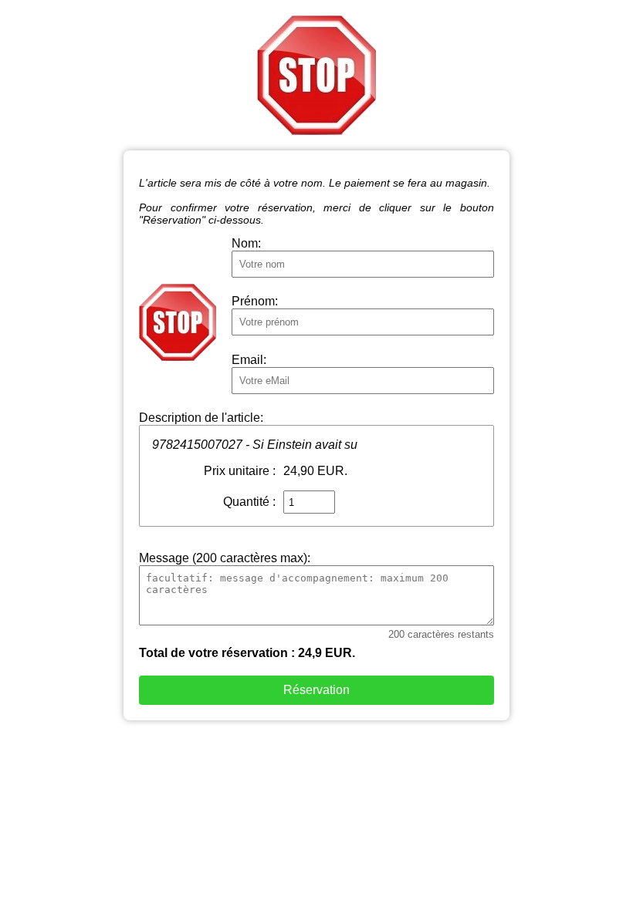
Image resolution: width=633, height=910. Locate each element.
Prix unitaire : (240, 470)
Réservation (316, 689)
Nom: (246, 243)
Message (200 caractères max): (224, 558)
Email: (249, 359)
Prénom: (255, 301)
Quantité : (249, 501)
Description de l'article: (201, 417)
